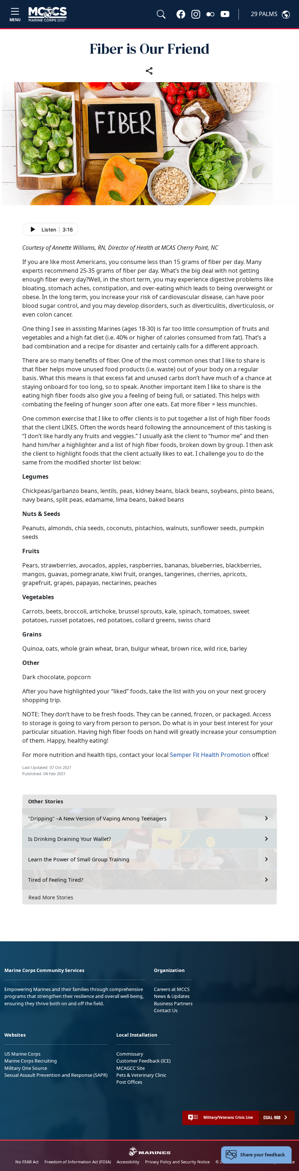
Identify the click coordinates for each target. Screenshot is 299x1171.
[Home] (47, 14)
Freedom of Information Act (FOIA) (77, 1161)
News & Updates (172, 996)
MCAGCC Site (130, 1068)
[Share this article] (149, 70)
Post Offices (129, 1082)
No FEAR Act (27, 1161)
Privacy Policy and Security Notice (177, 1161)
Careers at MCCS (172, 989)
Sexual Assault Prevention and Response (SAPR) (56, 1075)
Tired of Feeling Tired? (55, 879)
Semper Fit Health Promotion (210, 755)
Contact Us (166, 1010)
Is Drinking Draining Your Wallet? (69, 838)
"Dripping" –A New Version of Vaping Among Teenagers (97, 818)
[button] (180, 14)
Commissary (129, 1054)
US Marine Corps (22, 1054)
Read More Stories (50, 897)
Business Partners (173, 1003)
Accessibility (128, 1161)
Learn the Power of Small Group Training (78, 859)
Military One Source (25, 1068)
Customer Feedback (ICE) (143, 1060)
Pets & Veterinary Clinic (141, 1075)
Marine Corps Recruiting (30, 1060)
